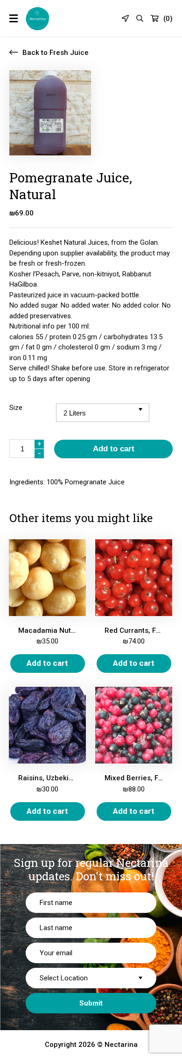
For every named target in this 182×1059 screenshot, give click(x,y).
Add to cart (113, 448)
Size (15, 407)
